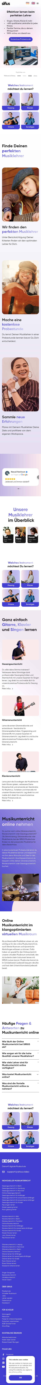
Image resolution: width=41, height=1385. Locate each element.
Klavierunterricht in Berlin (11, 1219)
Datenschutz (6, 1300)
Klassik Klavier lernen (9, 1233)
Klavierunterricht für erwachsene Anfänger (17, 1228)
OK (20, 1378)
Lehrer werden (7, 1298)
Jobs (4, 1296)
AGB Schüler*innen (9, 1324)
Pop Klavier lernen (8, 1238)
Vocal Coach (7, 1280)
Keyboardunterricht (9, 1275)
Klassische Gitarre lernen (11, 1266)
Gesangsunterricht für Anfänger (13, 1195)
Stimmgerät (6, 1314)
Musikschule (6, 1291)
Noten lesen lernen (9, 1340)
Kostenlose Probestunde (21, 39)
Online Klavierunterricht (10, 1223)
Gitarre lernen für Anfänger (11, 1254)
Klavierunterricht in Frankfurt (12, 1221)
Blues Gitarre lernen (9, 1263)
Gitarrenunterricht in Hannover (13, 1247)
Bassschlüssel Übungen (10, 1342)
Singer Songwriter (8, 1272)
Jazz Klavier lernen (9, 1235)
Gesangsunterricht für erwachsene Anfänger (18, 1198)
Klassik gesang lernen (10, 1207)
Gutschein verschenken (10, 1321)
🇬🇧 (33, 3)
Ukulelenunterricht (8, 1277)
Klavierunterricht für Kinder (11, 1230)
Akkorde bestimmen (9, 1337)
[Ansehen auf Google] (7, 473)
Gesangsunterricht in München (13, 1191)
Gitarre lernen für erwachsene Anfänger (16, 1256)
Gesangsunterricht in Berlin (12, 1186)
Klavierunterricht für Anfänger (12, 1226)
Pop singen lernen (8, 1205)
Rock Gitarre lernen (9, 1261)
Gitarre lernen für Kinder (10, 1259)
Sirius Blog (5, 1326)
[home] (6, 3)
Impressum (6, 1303)
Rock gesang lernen (9, 1209)
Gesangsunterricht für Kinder (12, 1202)
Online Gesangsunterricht (11, 1193)
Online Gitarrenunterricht (11, 1251)
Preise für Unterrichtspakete (12, 1319)
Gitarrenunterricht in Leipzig (12, 1244)
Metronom (5, 1316)
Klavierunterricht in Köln (10, 1216)
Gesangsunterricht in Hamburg (13, 1188)
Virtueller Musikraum (9, 1293)
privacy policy (17, 1372)
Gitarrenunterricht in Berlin (11, 1249)
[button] (37, 3)
